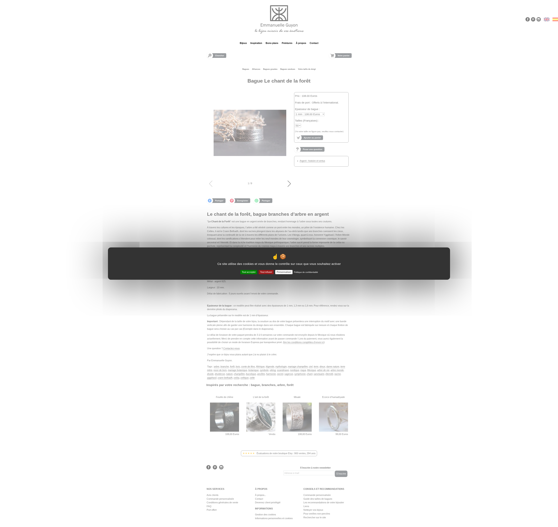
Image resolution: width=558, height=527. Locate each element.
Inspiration (256, 43)
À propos (301, 43)
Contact (314, 43)
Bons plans (272, 43)
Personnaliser (284, 272)
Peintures (287, 43)
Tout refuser (266, 272)
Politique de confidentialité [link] (306, 272)
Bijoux (243, 43)
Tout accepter (249, 272)
